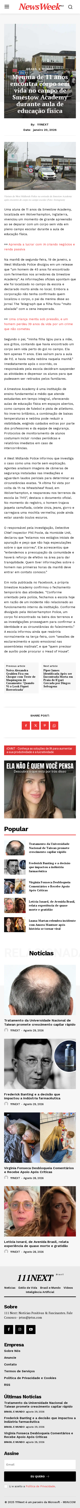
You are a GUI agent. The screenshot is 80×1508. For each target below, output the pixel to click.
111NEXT (43, 124)
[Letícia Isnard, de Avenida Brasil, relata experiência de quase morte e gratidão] (15, 905)
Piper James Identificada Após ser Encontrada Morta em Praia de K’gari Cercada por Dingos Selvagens (58, 678)
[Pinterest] (45, 725)
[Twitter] (35, 725)
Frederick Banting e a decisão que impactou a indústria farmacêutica (49, 867)
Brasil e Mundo (40, 69)
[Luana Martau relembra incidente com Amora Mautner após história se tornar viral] (15, 924)
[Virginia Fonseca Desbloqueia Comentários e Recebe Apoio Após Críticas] (15, 886)
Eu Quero (38, 1476)
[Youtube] (30, 1329)
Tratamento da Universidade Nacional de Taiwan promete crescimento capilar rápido (49, 848)
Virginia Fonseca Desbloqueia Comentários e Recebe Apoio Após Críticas (49, 886)
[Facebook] (26, 725)
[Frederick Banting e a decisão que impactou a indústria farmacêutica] (15, 867)
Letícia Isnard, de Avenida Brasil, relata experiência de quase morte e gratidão (52, 905)
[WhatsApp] (54, 725)
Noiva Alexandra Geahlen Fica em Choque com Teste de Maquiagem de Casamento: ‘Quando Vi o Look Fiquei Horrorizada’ (20, 680)
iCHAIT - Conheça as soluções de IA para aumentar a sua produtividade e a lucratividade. (39, 750)
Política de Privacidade (40, 1486)
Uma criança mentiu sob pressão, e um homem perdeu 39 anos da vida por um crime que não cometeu (38, 324)
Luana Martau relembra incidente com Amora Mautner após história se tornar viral (52, 925)
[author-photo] (6, 1030)
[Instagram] (19, 1329)
